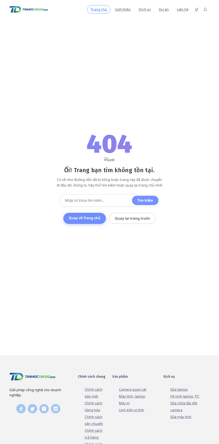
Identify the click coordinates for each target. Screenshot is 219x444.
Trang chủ (99, 9)
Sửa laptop (179, 389)
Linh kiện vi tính (131, 410)
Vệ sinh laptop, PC (184, 396)
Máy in (124, 403)
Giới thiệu (123, 9)
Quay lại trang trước (132, 218)
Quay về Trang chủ (85, 218)
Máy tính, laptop (132, 396)
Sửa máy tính (180, 416)
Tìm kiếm (145, 200)
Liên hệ (182, 9)
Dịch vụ (145, 9)
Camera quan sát (132, 389)
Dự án (164, 9)
